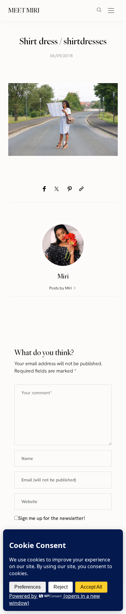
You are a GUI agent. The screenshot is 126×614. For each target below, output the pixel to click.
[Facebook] (44, 189)
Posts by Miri (61, 288)
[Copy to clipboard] (81, 189)
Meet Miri (23, 10)
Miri (63, 276)
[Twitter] (56, 189)
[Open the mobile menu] (111, 11)
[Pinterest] (70, 189)
